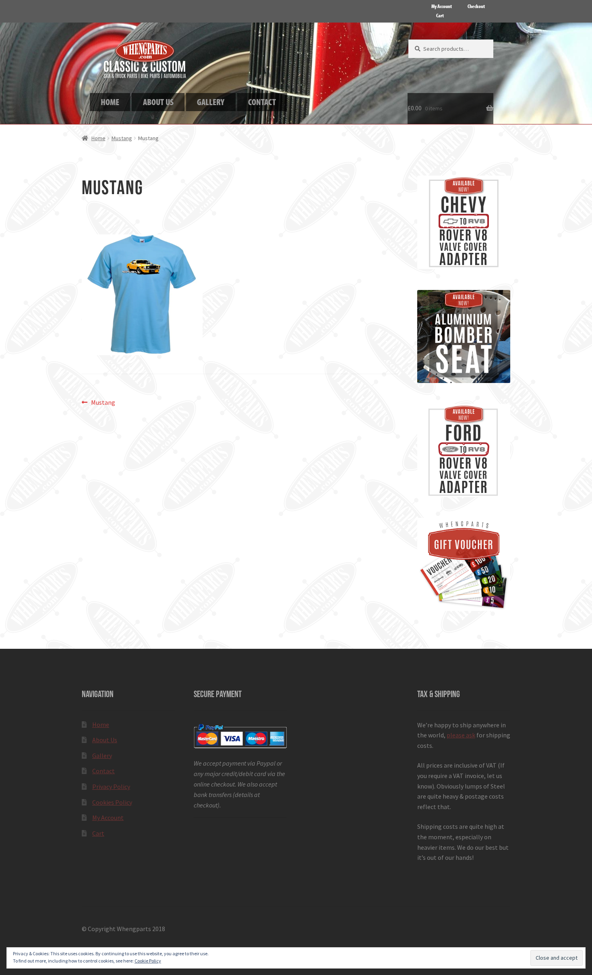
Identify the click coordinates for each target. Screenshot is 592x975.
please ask (461, 735)
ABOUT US (158, 102)
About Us (104, 740)
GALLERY (210, 102)
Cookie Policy (148, 961)
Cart (440, 15)
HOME (110, 102)
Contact (103, 771)
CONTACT (262, 102)
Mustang (122, 138)
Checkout (476, 6)
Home (98, 138)
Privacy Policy (111, 786)
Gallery (102, 755)
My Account (441, 6)
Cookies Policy (112, 802)
